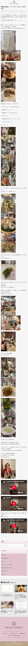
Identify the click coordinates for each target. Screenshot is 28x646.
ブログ (23, 10)
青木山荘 (7, 10)
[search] (25, 545)
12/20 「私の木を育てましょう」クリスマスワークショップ (7, 595)
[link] (16, 24)
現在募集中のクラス (6, 558)
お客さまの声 (5, 570)
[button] (14, 319)
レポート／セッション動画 (17, 10)
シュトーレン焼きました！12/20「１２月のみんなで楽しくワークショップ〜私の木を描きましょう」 (20, 596)
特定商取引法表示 (18, 643)
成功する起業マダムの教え (7, 567)
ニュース (10, 10)
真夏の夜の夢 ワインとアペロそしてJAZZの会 (7, 612)
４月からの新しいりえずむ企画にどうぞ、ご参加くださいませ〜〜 (20, 612)
